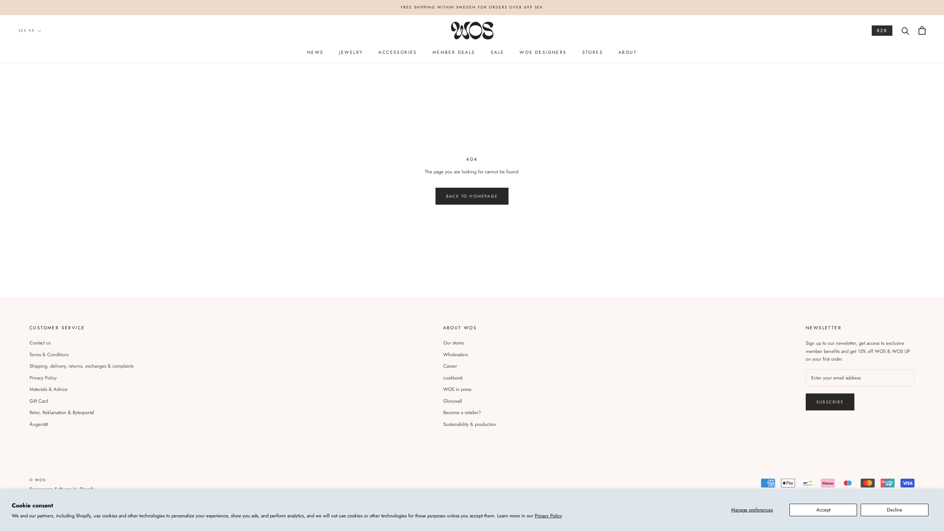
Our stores (453, 342)
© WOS (38, 480)
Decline (894, 509)
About (627, 52)
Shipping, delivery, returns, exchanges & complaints (81, 365)
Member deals (454, 52)
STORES (592, 52)
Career (450, 365)
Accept (823, 509)
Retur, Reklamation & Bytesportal (62, 412)
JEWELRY (351, 52)
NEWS (315, 52)
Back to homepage (472, 196)
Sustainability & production (469, 424)
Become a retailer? (462, 412)
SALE (497, 52)
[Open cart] (922, 30)
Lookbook (453, 377)
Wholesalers (455, 354)
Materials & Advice (48, 389)
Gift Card (39, 401)
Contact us (40, 342)
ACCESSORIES (397, 52)
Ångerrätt (39, 424)
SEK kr (26, 30)
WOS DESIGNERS (543, 52)
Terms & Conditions (49, 354)
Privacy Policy (548, 515)
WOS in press (457, 389)
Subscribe (830, 402)
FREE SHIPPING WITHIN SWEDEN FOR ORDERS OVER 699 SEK (472, 7)
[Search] (905, 30)
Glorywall (452, 401)
